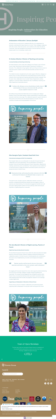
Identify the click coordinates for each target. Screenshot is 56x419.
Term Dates (14, 379)
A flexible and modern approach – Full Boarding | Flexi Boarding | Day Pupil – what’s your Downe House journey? (28, 1)
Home (3, 379)
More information (5, 407)
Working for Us (5, 380)
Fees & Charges (21, 379)
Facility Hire (8, 379)
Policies (12, 380)
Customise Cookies (8, 408)
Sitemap (16, 392)
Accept (3, 408)
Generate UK (18, 413)
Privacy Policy (17, 391)
